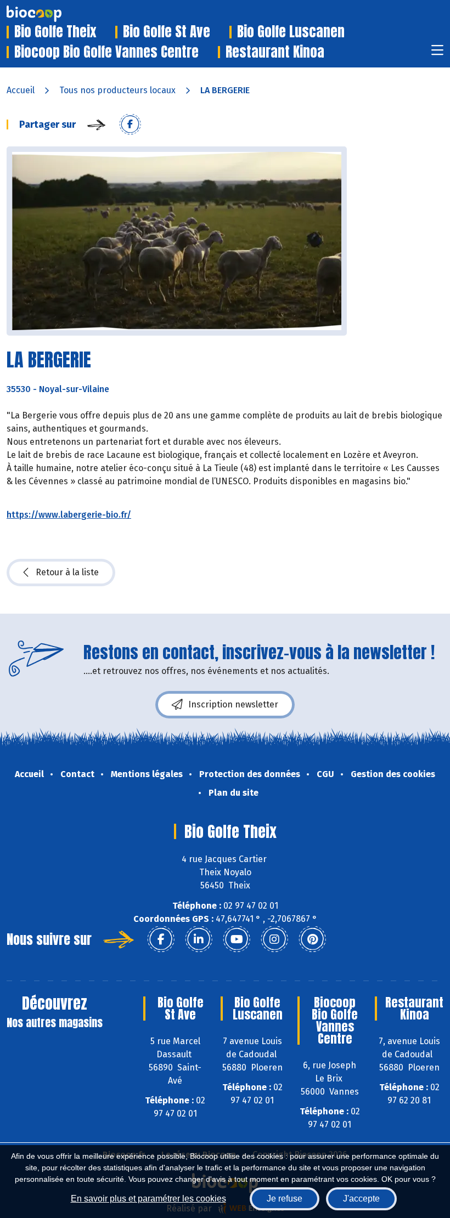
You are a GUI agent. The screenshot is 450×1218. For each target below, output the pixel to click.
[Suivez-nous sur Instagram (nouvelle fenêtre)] (274, 939)
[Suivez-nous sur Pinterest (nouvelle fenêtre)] (312, 939)
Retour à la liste (67, 572)
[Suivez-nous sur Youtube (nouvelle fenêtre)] (236, 939)
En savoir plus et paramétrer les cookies (148, 1198)
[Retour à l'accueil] (50, 13)
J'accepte (361, 1198)
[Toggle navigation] (437, 53)
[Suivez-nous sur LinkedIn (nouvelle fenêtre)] (198, 939)
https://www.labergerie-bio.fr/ (69, 514)
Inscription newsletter (233, 704)
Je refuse (284, 1198)
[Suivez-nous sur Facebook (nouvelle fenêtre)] (161, 939)
